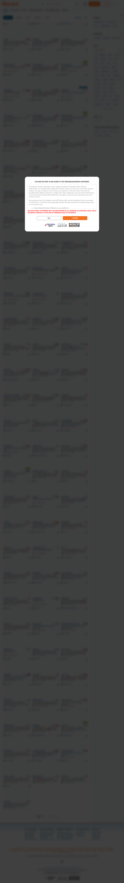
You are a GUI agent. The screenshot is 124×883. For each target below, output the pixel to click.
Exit (49, 218)
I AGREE (75, 218)
